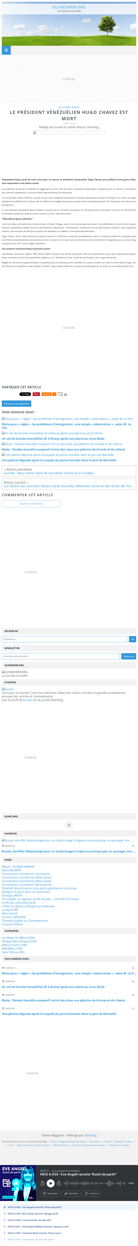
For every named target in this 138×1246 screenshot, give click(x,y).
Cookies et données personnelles (88, 1145)
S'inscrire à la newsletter (16, 403)
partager (73, 1194)
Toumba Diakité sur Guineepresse (25, 921)
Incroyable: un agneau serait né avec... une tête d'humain (40, 899)
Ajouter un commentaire (31, 504)
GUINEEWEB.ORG (69, 7)
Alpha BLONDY (12, 870)
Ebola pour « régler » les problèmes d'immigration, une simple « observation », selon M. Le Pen (69, 973)
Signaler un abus (124, 1141)
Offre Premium (61, 1145)
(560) (19, 941)
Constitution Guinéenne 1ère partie (26, 874)
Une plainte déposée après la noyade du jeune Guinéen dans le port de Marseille (59, 1014)
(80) (13, 952)
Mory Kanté (9, 913)
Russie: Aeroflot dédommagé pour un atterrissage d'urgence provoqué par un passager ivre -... (69, 851)
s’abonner (52, 1194)
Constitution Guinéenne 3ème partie (26, 881)
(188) (14, 945)
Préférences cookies (119, 1145)
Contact (108, 1141)
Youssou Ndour (12, 924)
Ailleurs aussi (69, 107)
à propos (94, 1194)
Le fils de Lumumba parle (19, 903)
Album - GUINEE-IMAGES (18, 867)
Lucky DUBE (10, 910)
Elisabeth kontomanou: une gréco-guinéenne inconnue (39, 888)
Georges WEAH (12, 895)
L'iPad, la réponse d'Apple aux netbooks (28, 906)
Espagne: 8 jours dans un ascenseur (26, 892)
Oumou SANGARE (14, 917)
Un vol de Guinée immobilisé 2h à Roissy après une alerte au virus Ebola (53, 987)
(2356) (18, 938)
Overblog (90, 1135)
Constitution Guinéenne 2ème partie (26, 877)
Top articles (94, 1141)
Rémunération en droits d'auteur (33, 1145)
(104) (12, 948)
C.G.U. (10, 1145)
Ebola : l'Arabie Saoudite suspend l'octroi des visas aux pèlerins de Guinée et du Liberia (63, 1000)
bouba (27, 700)
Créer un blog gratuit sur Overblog (67, 1141)
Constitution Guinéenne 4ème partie (26, 885)
